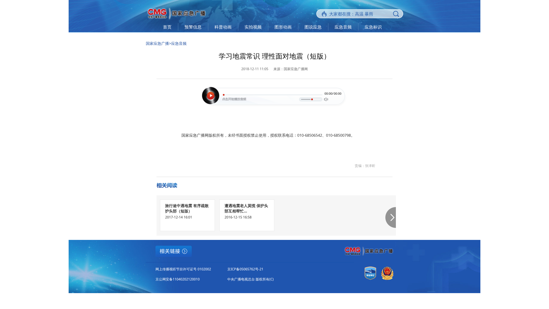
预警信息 (193, 27)
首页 (167, 27)
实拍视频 (253, 27)
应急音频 (343, 27)
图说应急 (313, 27)
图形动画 (283, 27)
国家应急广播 (157, 43)
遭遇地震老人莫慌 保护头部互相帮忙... (246, 208)
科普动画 (223, 27)
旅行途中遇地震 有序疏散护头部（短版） (187, 208)
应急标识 (373, 27)
